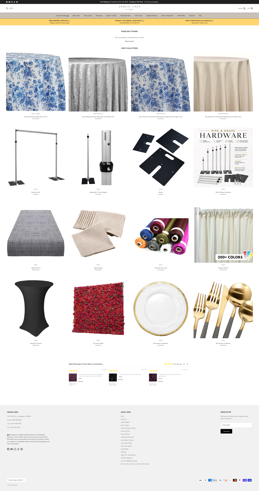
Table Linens (76, 15)
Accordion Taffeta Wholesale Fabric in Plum (73, 384)
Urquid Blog (124, 449)
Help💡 (201, 15)
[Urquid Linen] (129, 8)
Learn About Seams (127, 440)
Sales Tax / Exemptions (128, 455)
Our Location (125, 425)
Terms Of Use (125, 431)
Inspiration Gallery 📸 (62, 15)
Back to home (129, 41)
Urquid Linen (14, 485)
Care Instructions (126, 446)
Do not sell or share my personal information (135, 464)
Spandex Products (151, 15)
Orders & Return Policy (128, 428)
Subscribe (226, 431)
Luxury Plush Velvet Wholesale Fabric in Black (113, 384)
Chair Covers (138, 15)
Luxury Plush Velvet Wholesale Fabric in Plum (153, 384)
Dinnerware (99, 15)
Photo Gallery (125, 422)
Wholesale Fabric (126, 15)
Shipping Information (127, 437)
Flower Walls (181, 15)
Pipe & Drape (88, 15)
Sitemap (123, 452)
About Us (124, 419)
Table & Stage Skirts (167, 15)
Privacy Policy (125, 434)
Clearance (192, 15)
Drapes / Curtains (111, 15)
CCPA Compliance (127, 458)
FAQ (122, 416)
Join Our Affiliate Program (129, 461)
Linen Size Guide (126, 443)
